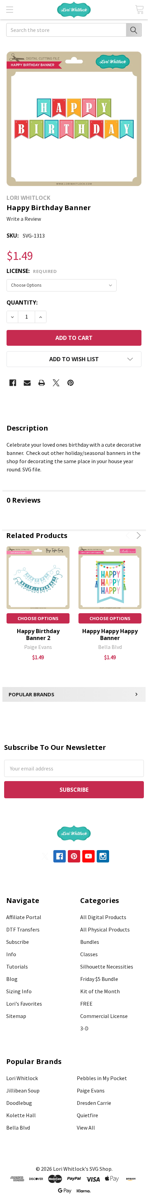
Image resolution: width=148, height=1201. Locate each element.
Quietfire (87, 1115)
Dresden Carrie (94, 1102)
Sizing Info (19, 991)
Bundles (89, 941)
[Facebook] (13, 383)
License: (32, 271)
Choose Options (38, 618)
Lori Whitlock (22, 1078)
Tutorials (17, 966)
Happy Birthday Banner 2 (38, 634)
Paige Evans (91, 1090)
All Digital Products (103, 917)
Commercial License (104, 1016)
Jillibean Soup (23, 1090)
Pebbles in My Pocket (102, 1078)
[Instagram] (103, 856)
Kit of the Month (100, 991)
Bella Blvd (18, 1127)
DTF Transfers (23, 929)
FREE (86, 1003)
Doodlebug (19, 1102)
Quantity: (22, 302)
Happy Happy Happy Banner (110, 634)
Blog (12, 978)
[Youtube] (88, 856)
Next (137, 535)
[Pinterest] (70, 383)
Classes (89, 954)
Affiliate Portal (23, 917)
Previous (129, 535)
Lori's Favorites (24, 1003)
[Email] (27, 383)
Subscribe (17, 941)
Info (11, 954)
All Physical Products (105, 929)
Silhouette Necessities (106, 966)
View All (86, 1127)
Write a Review (24, 218)
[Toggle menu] (9, 9)
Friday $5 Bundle (99, 978)
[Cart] (139, 9)
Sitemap (16, 1016)
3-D (84, 1028)
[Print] (41, 383)
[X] (56, 383)
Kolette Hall (21, 1115)
